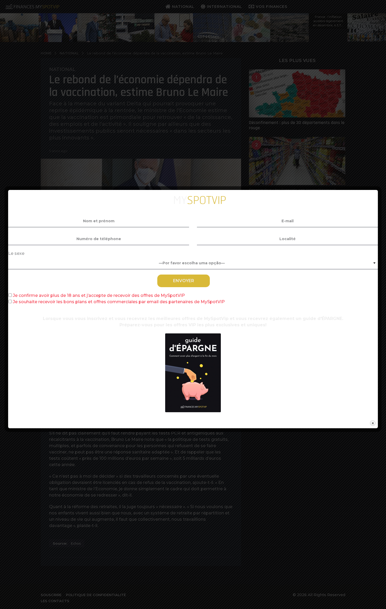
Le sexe (16, 253)
